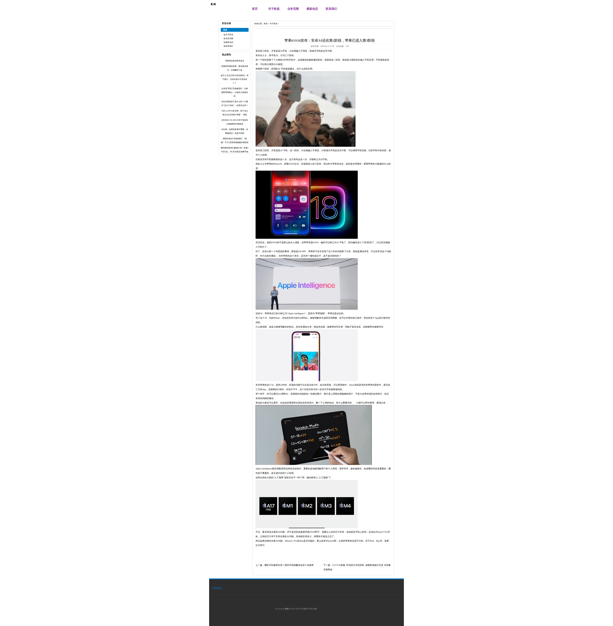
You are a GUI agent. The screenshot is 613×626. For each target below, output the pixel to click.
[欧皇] (213, 7)
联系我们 (331, 8)
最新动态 (312, 8)
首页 (255, 8)
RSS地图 (303, 609)
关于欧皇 (274, 8)
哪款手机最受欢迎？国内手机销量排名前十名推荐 (289, 565)
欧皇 (266, 23)
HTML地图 (312, 609)
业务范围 (293, 8)
